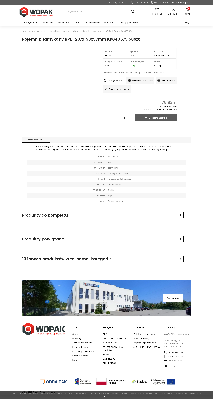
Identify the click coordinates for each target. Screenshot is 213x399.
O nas (75, 334)
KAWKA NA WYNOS (112, 342)
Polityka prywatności (83, 351)
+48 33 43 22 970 (142, 2)
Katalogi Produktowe (144, 334)
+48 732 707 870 (161, 2)
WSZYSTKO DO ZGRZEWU (115, 338)
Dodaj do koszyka (156, 117)
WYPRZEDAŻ (109, 358)
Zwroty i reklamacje (82, 342)
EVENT (106, 354)
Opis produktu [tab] (35, 139)
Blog (74, 360)
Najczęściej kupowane (144, 342)
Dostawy (76, 338)
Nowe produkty (141, 338)
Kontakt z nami (80, 355)
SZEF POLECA (109, 363)
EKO (105, 334)
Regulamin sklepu (81, 347)
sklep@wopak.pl (183, 2)
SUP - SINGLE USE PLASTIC (146, 347)
